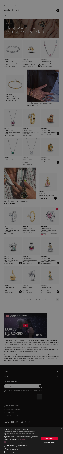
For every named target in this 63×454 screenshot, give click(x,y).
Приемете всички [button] (49, 438)
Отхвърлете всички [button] (49, 442)
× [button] (61, 428)
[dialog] (31, 440)
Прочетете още (22, 439)
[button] (11, 452)
